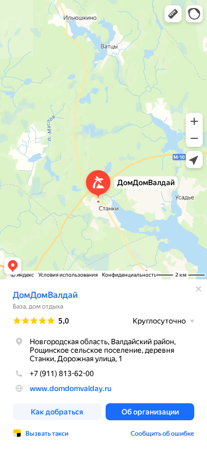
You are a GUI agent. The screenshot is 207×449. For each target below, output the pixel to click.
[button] (173, 13)
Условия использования (68, 275)
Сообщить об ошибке (162, 433)
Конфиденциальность (129, 275)
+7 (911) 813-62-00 (62, 373)
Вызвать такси (46, 433)
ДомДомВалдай (45, 295)
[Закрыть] (198, 289)
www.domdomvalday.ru (70, 388)
